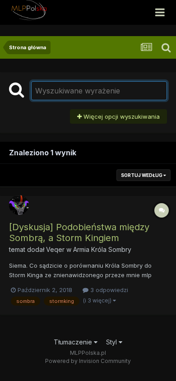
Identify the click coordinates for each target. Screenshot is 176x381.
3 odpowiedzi (108, 289)
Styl (112, 342)
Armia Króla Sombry (102, 249)
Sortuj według (142, 175)
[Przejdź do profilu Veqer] (19, 205)
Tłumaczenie (74, 342)
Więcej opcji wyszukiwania (121, 116)
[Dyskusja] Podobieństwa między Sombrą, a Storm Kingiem (79, 232)
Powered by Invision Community (88, 361)
